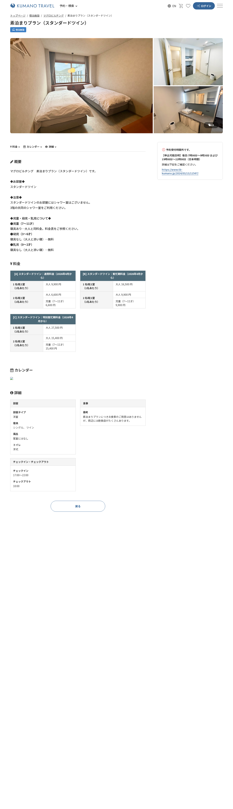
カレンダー (33, 146)
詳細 (51, 146)
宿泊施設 (34, 15)
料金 (14, 146)
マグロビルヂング (53, 15)
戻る (78, 506)
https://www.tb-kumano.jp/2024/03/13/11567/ (180, 171)
